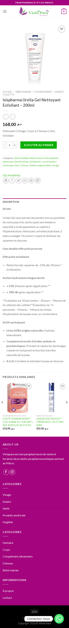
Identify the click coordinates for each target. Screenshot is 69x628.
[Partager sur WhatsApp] (6, 180)
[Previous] (2, 409)
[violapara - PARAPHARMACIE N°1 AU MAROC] (34, 11)
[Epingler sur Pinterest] (31, 180)
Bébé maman (23, 91)
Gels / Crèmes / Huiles (25, 165)
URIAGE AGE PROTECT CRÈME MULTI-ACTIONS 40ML (50, 421)
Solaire (7, 501)
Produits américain (14, 515)
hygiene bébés (43, 91)
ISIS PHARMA (11, 175)
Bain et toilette (22, 158)
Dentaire (8, 542)
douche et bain (21, 161)
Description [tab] (11, 201)
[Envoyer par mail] (25, 180)
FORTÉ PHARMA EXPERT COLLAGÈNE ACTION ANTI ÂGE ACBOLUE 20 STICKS (18, 421)
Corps (6, 549)
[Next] (66, 409)
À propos (8, 590)
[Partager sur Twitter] (19, 180)
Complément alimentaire (18, 556)
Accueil (7, 91)
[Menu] (5, 11)
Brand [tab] (7, 209)
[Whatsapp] (59, 619)
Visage (55, 165)
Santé (6, 508)
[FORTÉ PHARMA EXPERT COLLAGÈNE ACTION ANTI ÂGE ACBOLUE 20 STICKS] (18, 398)
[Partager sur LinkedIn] (38, 180)
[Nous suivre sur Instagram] (12, 472)
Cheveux (8, 563)
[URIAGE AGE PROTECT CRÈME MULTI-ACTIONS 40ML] (51, 398)
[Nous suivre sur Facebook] (6, 472)
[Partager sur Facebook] (12, 180)
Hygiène (8, 522)
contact (7, 597)
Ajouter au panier (38, 145)
